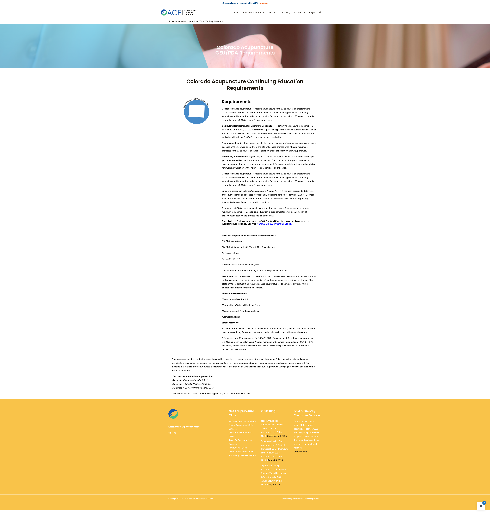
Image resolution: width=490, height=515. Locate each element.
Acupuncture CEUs (252, 12)
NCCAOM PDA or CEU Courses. (274, 223)
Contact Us (299, 12)
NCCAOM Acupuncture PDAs (242, 421)
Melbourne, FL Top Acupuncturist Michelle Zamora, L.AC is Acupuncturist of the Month (272, 428)
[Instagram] (175, 433)
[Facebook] (169, 433)
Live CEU (272, 12)
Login (312, 12)
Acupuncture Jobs (238, 448)
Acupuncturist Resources (241, 451)
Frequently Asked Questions (242, 455)
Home (236, 12)
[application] (262, 12)
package (263, 3)
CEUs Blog (285, 12)
